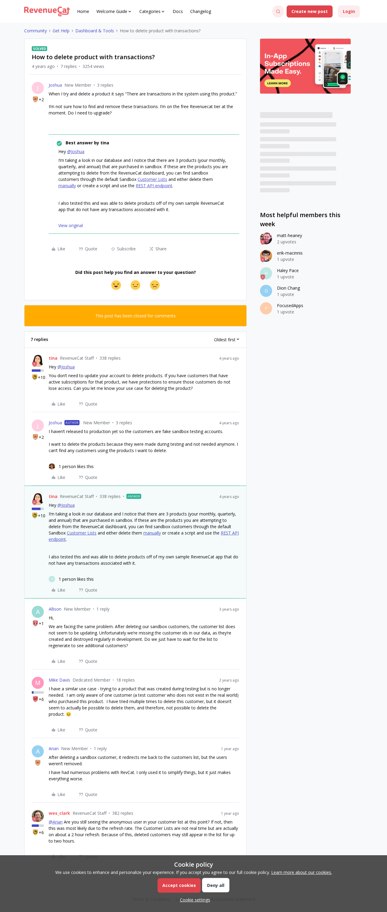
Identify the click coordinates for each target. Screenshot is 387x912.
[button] (310, 11)
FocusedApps (290, 305)
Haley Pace (288, 270)
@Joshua (75, 151)
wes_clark (59, 813)
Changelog (200, 11)
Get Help (61, 31)
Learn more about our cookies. (301, 872)
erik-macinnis (290, 253)
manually (67, 185)
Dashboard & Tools (94, 31)
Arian (54, 748)
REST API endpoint (154, 185)
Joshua (55, 85)
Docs (178, 11)
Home (83, 11)
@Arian (56, 822)
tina (53, 358)
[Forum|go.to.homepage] (47, 11)
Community (35, 31)
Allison (55, 609)
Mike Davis (59, 680)
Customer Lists (152, 179)
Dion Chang (288, 288)
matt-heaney (289, 235)
